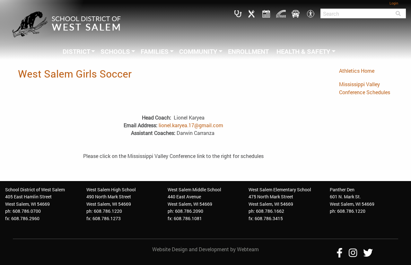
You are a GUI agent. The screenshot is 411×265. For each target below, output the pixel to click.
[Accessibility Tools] (310, 13)
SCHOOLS (115, 51)
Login (393, 3)
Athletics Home (356, 70)
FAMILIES (155, 51)
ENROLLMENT (248, 51)
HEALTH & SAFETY (303, 51)
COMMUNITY (198, 51)
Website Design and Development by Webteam (205, 249)
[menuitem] (78, 51)
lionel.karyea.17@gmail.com (191, 125)
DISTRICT (76, 51)
